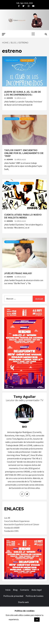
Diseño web (23, 602)
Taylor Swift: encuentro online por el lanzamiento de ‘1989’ (23, 153)
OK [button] (37, 619)
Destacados (12, 60)
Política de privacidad (13, 596)
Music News (27, 60)
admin (10, 98)
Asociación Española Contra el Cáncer (21, 524)
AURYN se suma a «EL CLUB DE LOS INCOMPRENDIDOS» (22, 93)
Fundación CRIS (11, 531)
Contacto (24, 589)
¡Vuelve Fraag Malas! (18, 273)
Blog (15, 589)
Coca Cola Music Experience (17, 521)
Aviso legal (37, 589)
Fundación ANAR (11, 527)
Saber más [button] (26, 619)
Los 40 (7, 517)
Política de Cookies (34, 596)
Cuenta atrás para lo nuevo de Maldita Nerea (23, 216)
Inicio (7, 589)
